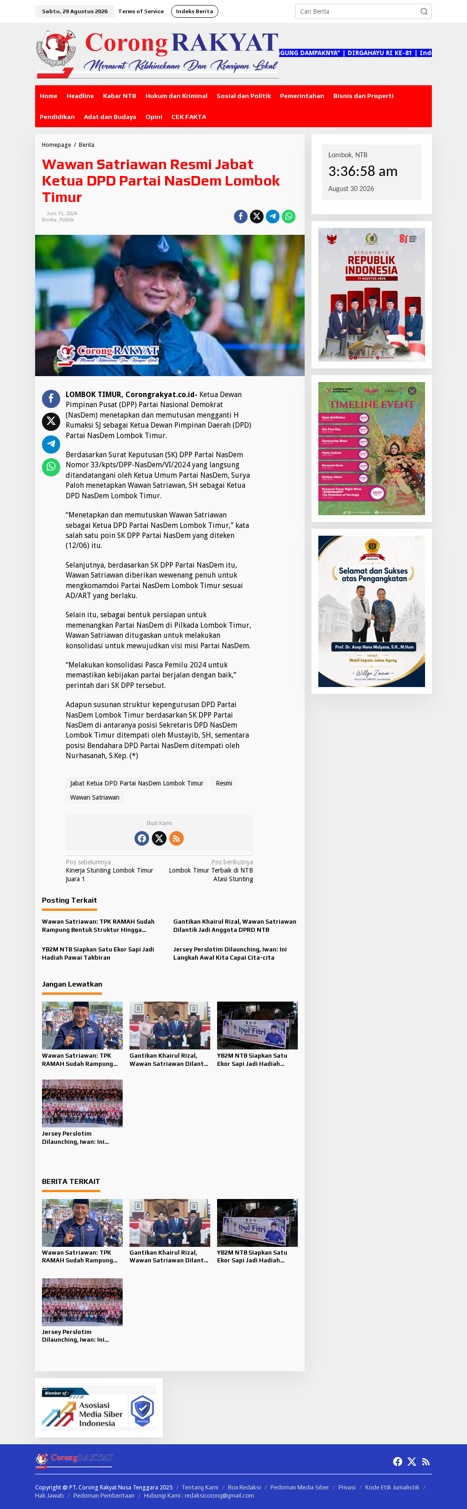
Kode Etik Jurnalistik (392, 1487)
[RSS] (176, 838)
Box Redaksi (244, 1487)
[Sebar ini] (241, 216)
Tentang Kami (200, 1487)
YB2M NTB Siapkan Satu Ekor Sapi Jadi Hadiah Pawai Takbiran (98, 953)
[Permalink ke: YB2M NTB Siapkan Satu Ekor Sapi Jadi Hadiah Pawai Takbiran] (257, 1025)
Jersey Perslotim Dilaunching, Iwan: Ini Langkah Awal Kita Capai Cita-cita (230, 953)
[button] (424, 11)
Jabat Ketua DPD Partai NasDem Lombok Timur (136, 783)
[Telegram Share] (273, 216)
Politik (66, 219)
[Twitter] (159, 838)
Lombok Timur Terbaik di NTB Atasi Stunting (211, 870)
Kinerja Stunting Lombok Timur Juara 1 (109, 870)
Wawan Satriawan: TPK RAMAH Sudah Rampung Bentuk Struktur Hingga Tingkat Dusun (98, 926)
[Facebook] (142, 838)
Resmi (224, 783)
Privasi (347, 1487)
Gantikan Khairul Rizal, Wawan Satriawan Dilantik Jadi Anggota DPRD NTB (234, 925)
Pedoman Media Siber (299, 1487)
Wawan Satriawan (94, 797)
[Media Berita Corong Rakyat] (157, 53)
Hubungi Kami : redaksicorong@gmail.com (199, 1495)
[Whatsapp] (289, 216)
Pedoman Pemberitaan (104, 1495)
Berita (49, 219)
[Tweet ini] (257, 216)
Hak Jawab (49, 1495)
